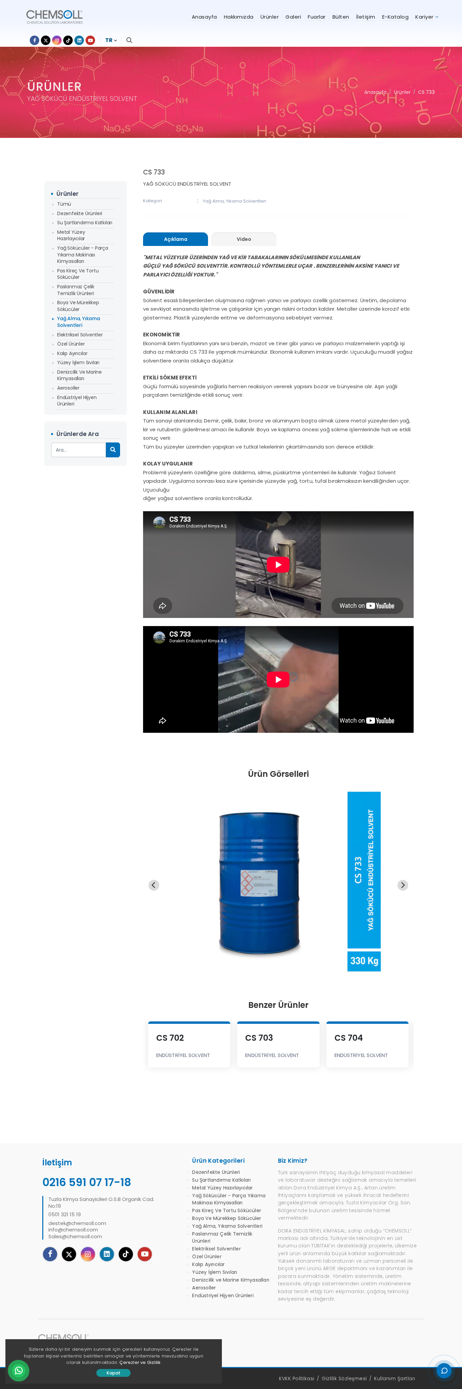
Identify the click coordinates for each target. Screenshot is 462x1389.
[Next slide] (402, 885)
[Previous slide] (153, 885)
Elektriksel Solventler (80, 334)
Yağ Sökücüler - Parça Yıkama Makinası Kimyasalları (82, 255)
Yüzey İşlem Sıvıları (78, 362)
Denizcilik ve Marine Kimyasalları (79, 375)
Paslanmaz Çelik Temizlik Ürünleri (75, 290)
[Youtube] (145, 1254)
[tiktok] (126, 1254)
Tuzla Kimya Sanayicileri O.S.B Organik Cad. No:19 (101, 1202)
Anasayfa (375, 92)
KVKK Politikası (297, 1378)
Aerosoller (68, 388)
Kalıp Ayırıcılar (72, 353)
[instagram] (88, 1254)
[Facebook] (50, 1254)
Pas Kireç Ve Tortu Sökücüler (77, 274)
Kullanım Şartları (394, 1378)
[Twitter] (69, 1254)
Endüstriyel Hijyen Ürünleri (76, 401)
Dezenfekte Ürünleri (79, 213)
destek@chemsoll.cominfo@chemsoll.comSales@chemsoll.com (77, 1230)
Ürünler (402, 92)
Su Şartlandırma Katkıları (84, 222)
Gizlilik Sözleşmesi (344, 1378)
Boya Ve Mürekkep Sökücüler (78, 306)
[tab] (175, 239)
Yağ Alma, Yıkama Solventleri (78, 322)
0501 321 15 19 (64, 1214)
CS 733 (426, 92)
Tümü (64, 204)
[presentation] (175, 239)
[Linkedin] (107, 1254)
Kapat (114, 1373)
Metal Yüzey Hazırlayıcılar (71, 235)
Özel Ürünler (71, 343)
